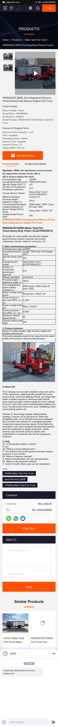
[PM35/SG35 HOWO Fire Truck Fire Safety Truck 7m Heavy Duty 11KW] (43, 623)
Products (16, 40)
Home (5, 40)
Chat (49, 8)
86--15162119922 (47, 2)
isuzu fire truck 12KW (15, 479)
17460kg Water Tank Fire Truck (20, 485)
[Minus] (54, 653)
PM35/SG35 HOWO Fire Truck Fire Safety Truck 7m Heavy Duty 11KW (42, 640)
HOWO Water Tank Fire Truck (19, 473)
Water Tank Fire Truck (35, 40)
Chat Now (29, 528)
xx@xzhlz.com (12, 2)
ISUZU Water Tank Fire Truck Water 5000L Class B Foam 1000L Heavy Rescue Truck (15, 640)
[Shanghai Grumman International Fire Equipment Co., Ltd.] (15, 8)
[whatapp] (16, 518)
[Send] (53, 722)
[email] (23, 518)
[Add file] (4, 722)
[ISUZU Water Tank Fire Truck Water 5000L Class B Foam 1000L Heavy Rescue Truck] (15, 623)
